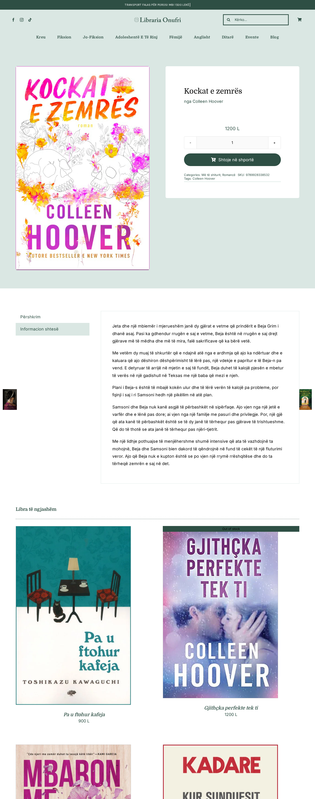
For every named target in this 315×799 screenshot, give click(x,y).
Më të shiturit (211, 175)
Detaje (94, 616)
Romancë (228, 175)
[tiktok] (30, 20)
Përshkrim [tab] (30, 316)
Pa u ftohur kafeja (84, 714)
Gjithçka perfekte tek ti (231, 708)
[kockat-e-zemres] (82, 168)
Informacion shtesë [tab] (39, 329)
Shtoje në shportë (236, 159)
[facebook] (13, 20)
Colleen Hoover (208, 101)
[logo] (157, 18)
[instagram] (22, 20)
